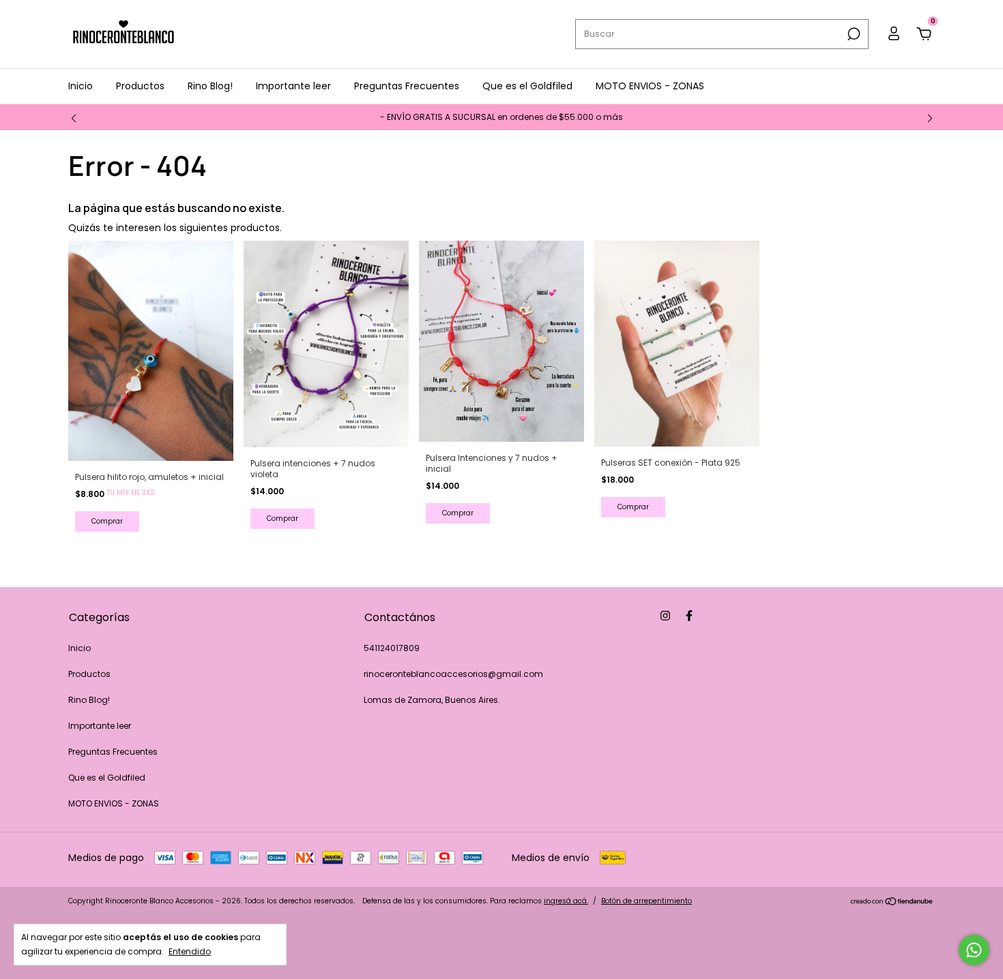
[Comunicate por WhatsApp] (974, 950)
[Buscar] (852, 34)
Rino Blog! (210, 86)
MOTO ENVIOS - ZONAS (650, 86)
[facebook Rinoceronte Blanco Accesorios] (689, 616)
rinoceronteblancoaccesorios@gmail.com (453, 674)
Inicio (80, 86)
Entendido (190, 951)
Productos (140, 86)
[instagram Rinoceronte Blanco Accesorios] (665, 616)
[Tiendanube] (892, 902)
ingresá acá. (566, 901)
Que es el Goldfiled (527, 86)
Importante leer (293, 86)
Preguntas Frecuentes (406, 86)
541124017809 (392, 648)
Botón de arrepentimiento (646, 901)
